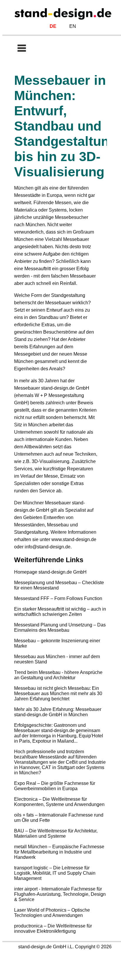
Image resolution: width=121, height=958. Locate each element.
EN (72, 26)
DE (53, 26)
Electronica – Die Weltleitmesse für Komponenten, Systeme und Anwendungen (59, 802)
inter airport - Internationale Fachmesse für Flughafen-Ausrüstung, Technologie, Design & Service (60, 894)
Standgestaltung (68, 295)
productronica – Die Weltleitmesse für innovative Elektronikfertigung (53, 928)
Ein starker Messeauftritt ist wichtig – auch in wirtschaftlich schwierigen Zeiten (60, 611)
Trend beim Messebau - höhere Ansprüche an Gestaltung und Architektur (58, 675)
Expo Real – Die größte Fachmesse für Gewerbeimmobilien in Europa (54, 786)
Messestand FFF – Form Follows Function (58, 598)
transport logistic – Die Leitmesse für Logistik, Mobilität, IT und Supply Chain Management (54, 873)
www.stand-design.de (73, 539)
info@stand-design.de (47, 546)
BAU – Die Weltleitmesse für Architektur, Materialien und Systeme (56, 833)
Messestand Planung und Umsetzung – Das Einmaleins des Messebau (60, 627)
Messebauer (76, 239)
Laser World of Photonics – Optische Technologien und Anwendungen (52, 913)
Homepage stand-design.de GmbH (50, 572)
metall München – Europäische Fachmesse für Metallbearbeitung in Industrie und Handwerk (59, 852)
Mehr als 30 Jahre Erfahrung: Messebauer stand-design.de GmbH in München (57, 712)
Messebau (58, 524)
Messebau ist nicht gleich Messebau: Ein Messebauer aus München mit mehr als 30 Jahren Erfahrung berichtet (58, 693)
